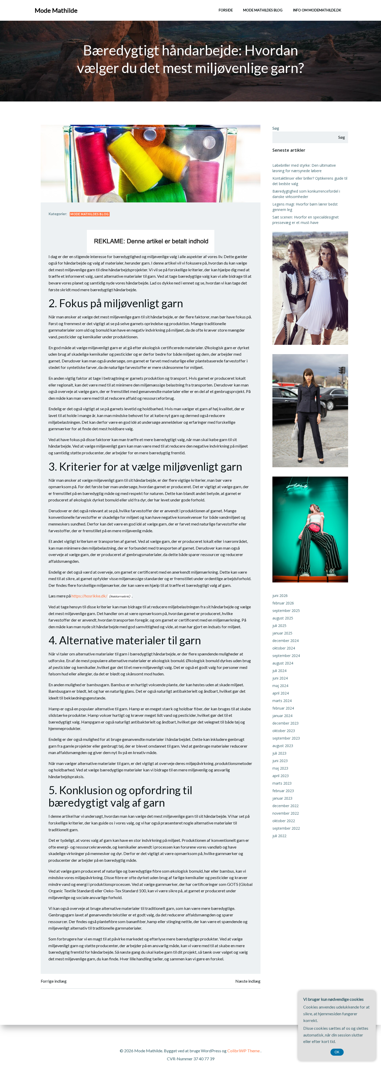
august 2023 (282, 745)
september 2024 (286, 655)
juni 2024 (280, 678)
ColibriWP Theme (243, 1050)
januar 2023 (282, 798)
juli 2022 (279, 835)
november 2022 (285, 813)
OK (337, 1052)
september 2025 (286, 610)
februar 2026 (283, 603)
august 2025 (282, 618)
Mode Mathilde (56, 10)
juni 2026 (280, 595)
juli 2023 (279, 753)
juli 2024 (279, 670)
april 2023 (280, 775)
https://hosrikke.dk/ (89, 595)
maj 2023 (280, 768)
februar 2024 (283, 708)
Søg (275, 128)
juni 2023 (280, 760)
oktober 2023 (283, 730)
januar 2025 (282, 633)
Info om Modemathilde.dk (317, 10)
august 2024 (282, 663)
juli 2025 (279, 625)
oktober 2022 (283, 820)
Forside (226, 10)
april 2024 (280, 693)
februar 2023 (283, 790)
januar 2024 (282, 715)
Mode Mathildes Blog (263, 10)
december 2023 (285, 723)
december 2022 (285, 805)
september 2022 (286, 828)
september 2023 (286, 738)
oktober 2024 (283, 648)
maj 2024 (280, 685)
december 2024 (285, 640)
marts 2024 (282, 700)
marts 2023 (282, 783)
